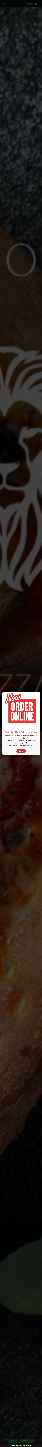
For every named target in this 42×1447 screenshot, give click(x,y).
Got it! (21, 751)
